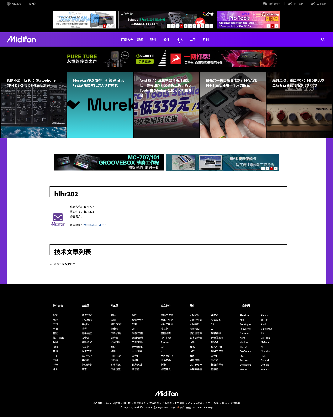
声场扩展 (116, 333)
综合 (55, 369)
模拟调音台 (196, 333)
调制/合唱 (137, 337)
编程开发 (166, 369)
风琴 (55, 360)
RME (263, 356)
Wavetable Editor (94, 225)
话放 (192, 351)
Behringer (245, 324)
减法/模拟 (87, 315)
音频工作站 (167, 315)
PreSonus (245, 351)
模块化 (85, 346)
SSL (242, 356)
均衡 (113, 351)
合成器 (214, 315)
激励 (113, 315)
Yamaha (265, 369)
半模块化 (87, 342)
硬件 (153, 39)
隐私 (224, 403)
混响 (113, 320)
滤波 (113, 346)
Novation (266, 351)
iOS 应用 (97, 403)
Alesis (264, 315)
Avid (263, 324)
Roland (265, 360)
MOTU (243, 346)
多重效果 (116, 364)
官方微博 (298, 3)
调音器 (135, 369)
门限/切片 (116, 356)
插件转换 (166, 360)
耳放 (192, 356)
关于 (208, 403)
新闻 (140, 39)
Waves (243, 369)
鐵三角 (264, 320)
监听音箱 (195, 360)
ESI (262, 333)
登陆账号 (16, 3)
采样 (84, 328)
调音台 (114, 337)
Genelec (244, 333)
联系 (216, 403)
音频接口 (195, 328)
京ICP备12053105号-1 (165, 407)
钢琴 (55, 342)
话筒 (192, 342)
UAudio (265, 364)
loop (55, 346)
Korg (242, 337)
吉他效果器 (217, 337)
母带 (134, 324)
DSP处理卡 (196, 364)
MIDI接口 (194, 324)
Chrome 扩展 (195, 403)
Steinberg (245, 364)
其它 (84, 369)
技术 (180, 39)
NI (262, 346)
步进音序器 (167, 356)
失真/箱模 (137, 342)
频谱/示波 (137, 320)
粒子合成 (87, 333)
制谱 (163, 364)
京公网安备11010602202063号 (196, 407)
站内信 (32, 3)
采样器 (214, 360)
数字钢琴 (216, 333)
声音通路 (137, 351)
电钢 (55, 328)
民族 (55, 320)
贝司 (55, 324)
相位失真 (87, 351)
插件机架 (166, 337)
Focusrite (245, 328)
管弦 (55, 333)
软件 (166, 39)
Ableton (244, 315)
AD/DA (214, 342)
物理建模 (87, 364)
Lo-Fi (135, 328)
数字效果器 (196, 369)
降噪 (134, 315)
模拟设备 (216, 320)
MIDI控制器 (196, 320)
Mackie (244, 342)
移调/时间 (116, 342)
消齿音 (114, 328)
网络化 (135, 360)
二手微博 (321, 3)
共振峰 (85, 360)
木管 (55, 364)
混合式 (85, 337)
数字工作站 (217, 351)
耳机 (192, 346)
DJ (162, 346)
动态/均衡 (216, 346)
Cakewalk (266, 328)
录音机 (135, 356)
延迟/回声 (116, 324)
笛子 (55, 356)
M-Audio (265, 342)
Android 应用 (113, 403)
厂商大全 (127, 39)
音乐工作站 (167, 320)
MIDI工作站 (167, 324)
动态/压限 (137, 333)
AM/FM (85, 324)
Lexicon (265, 337)
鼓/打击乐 (58, 337)
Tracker (165, 342)
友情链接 (235, 403)
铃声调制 (137, 364)
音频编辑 (166, 333)
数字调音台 (196, 337)
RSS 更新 (180, 403)
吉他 (55, 351)
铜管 (55, 315)
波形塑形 (87, 356)
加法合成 (87, 320)
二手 (193, 39)
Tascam (244, 360)
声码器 (114, 360)
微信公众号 (274, 3)
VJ (162, 351)
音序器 (214, 369)
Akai (242, 320)
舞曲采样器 (217, 364)
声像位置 (116, 369)
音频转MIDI (138, 346)
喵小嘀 (127, 403)
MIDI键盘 (194, 315)
